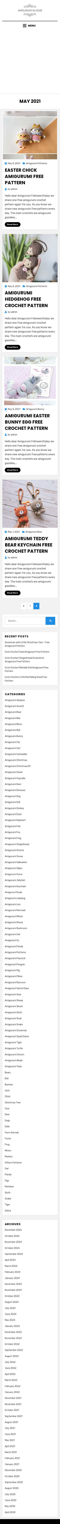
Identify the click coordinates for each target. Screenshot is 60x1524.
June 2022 (10, 1368)
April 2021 (10, 1446)
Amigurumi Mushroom (16, 928)
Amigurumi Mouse (14, 922)
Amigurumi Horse (13, 874)
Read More (12, 224)
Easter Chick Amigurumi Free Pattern (24, 176)
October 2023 (12, 1296)
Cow (7, 1108)
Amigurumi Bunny (35, 409)
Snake (8, 1198)
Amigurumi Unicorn (14, 1054)
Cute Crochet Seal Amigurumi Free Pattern (27, 652)
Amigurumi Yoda (13, 1066)
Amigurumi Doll (12, 802)
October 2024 (12, 1248)
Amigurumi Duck (13, 814)
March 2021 (11, 1452)
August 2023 (12, 1302)
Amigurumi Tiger (13, 1042)
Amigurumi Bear (34, 532)
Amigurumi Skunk (14, 1006)
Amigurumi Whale (14, 1060)
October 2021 (12, 1410)
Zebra (8, 1210)
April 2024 (10, 1260)
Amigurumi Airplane (15, 700)
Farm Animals (12, 1132)
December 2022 (13, 1332)
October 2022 (12, 1344)
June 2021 (10, 1434)
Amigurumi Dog (12, 796)
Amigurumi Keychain (15, 886)
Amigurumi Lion (13, 904)
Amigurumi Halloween (16, 862)
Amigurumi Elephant (15, 820)
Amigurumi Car (12, 742)
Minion (8, 1150)
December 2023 (13, 1284)
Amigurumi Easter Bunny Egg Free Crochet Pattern (27, 422)
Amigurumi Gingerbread (17, 844)
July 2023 (10, 1308)
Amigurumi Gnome (14, 850)
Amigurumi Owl (12, 934)
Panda (8, 1174)
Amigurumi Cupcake (15, 778)
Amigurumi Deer (13, 784)
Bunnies (9, 1084)
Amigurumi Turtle (14, 1048)
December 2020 (13, 1470)
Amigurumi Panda (14, 946)
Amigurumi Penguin (15, 964)
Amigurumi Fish (13, 826)
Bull (6, 1078)
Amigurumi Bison (13, 724)
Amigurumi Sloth (13, 1012)
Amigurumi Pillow (13, 976)
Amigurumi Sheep (14, 1000)
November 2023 (13, 1290)
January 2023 (12, 1326)
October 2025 (12, 1236)
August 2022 (12, 1356)
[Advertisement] (30, 59)
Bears (8, 1072)
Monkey (9, 1156)
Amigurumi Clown (14, 772)
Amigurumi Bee (12, 718)
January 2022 (12, 1392)
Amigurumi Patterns (36, 163)
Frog (7, 1144)
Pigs (7, 1180)
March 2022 (11, 1380)
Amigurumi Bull (12, 730)
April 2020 (10, 1512)
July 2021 (10, 1428)
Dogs (7, 1120)
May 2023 (10, 1320)
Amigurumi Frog (13, 838)
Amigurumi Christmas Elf (18, 766)
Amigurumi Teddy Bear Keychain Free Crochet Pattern (28, 545)
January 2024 (12, 1278)
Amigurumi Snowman (16, 1030)
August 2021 (11, 1422)
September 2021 (13, 1416)
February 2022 (12, 1386)
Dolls (7, 1126)
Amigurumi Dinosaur (15, 790)
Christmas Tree (13, 1102)
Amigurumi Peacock (15, 958)
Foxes (8, 1138)
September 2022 (14, 1350)
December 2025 (13, 1230)
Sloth (7, 1192)
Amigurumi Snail (13, 1018)
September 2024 (14, 1254)
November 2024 (13, 1242)
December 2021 (13, 1398)
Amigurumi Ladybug (15, 898)
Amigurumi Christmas (16, 760)
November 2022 (13, 1338)
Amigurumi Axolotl (14, 706)
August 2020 (12, 1488)
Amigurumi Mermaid (15, 910)
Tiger (7, 1204)
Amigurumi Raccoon (15, 982)
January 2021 (12, 1464)
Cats (7, 1090)
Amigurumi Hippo (13, 868)
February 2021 (12, 1458)
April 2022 (10, 1374)
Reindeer (9, 1186)
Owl (6, 1168)
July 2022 (10, 1362)
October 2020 (12, 1476)
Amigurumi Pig (12, 970)
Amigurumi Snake (14, 1024)
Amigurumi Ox (12, 940)
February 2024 (12, 1272)
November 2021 (13, 1404)
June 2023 (10, 1314)
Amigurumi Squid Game (17, 1036)
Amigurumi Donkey (14, 808)
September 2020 (14, 1482)
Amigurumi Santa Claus (17, 988)
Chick (7, 1096)
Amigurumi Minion (14, 916)
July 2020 (10, 1494)
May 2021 (10, 1440)
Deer (7, 1114)
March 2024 (11, 1266)
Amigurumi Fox (12, 832)
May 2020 (10, 1506)
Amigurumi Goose (14, 856)
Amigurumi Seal (13, 994)
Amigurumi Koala (13, 892)
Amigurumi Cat (12, 748)
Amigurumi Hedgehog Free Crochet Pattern (26, 299)
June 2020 (10, 1500)
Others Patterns (13, 1162)
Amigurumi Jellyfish (15, 880)
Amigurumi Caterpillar (16, 754)
